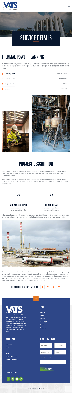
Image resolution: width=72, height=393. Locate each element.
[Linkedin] (13, 379)
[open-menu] (68, 6)
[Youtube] (17, 379)
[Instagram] (21, 379)
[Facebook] (8, 379)
